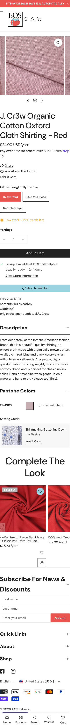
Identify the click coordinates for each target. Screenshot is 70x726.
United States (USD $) (40, 681)
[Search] (26, 19)
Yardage (6, 230)
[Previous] (28, 100)
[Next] (42, 100)
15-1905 (6, 405)
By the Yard (10, 197)
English (5, 681)
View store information (21, 276)
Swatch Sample (13, 208)
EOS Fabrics (20, 709)
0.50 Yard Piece (36, 197)
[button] (39, 19)
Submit (60, 618)
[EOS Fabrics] (15, 19)
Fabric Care (8, 177)
